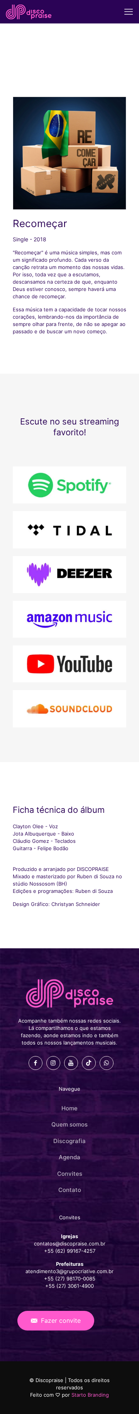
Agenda (69, 1157)
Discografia (69, 1141)
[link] (69, 484)
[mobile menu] (128, 11)
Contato (69, 1189)
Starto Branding (90, 1395)
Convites (69, 1173)
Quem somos (69, 1124)
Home (69, 1108)
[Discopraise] (29, 11)
